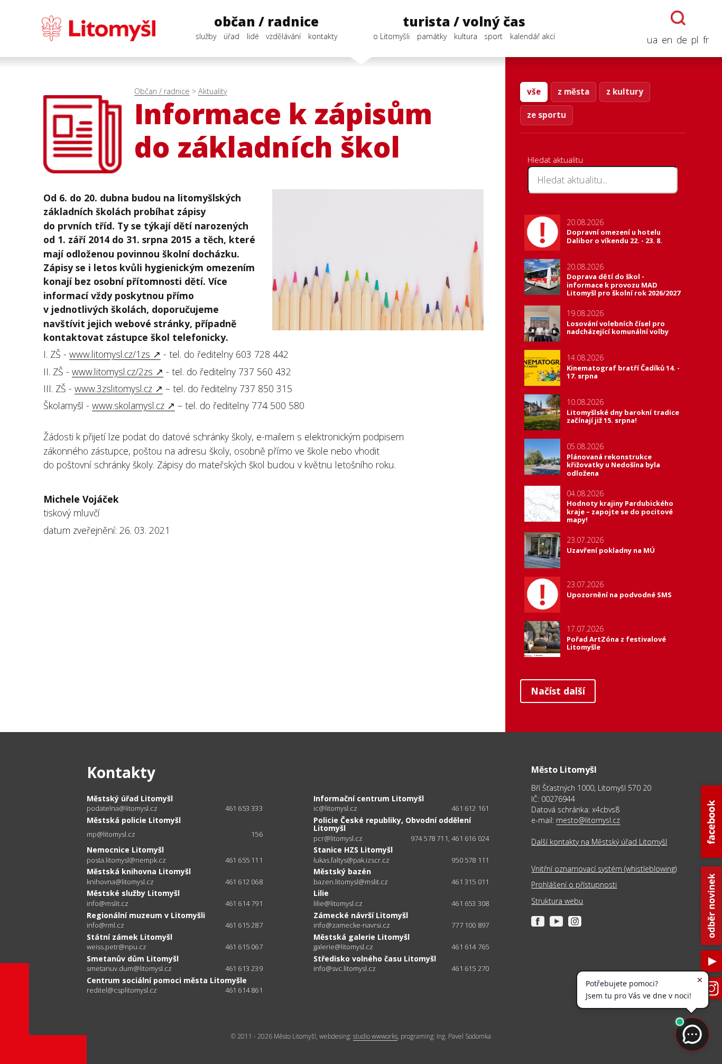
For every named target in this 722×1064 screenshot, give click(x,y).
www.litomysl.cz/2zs (112, 371)
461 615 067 (244, 946)
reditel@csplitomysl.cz (122, 990)
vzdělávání (283, 36)
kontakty (322, 36)
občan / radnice (266, 21)
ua (652, 39)
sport (493, 36)
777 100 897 (470, 925)
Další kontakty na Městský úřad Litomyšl (599, 842)
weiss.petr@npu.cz (116, 947)
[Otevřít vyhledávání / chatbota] (678, 17)
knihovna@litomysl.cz (120, 882)
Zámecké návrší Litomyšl (360, 915)
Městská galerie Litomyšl (361, 937)
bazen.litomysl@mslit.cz (350, 882)
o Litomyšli (391, 36)
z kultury (624, 91)
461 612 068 (244, 881)
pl (695, 39)
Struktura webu (557, 901)
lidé (253, 36)
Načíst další (558, 690)
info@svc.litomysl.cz (344, 969)
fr (706, 39)
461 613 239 (244, 968)
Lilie (321, 893)
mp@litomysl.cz (111, 834)
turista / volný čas (464, 21)
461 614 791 (244, 903)
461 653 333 (244, 808)
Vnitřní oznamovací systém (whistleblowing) (604, 869)
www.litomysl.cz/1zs (109, 354)
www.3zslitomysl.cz (113, 388)
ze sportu (546, 114)
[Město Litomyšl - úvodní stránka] (84, 28)
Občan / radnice (162, 91)
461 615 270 (470, 968)
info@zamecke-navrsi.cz (351, 925)
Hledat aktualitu (555, 159)
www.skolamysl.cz (128, 405)
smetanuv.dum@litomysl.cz (129, 969)
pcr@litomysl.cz (338, 839)
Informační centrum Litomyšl (368, 798)
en (667, 39)
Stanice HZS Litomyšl (353, 850)
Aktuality (212, 91)
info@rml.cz (105, 925)
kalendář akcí (532, 36)
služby (206, 36)
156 (257, 834)
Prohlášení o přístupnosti (574, 885)
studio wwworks (375, 1036)
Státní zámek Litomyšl (129, 937)
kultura (465, 36)
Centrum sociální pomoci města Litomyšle (167, 980)
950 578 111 (470, 860)
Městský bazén (342, 871)
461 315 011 (470, 881)
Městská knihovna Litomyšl (139, 871)
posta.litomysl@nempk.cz (126, 860)
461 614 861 (244, 990)
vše (534, 91)
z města (573, 91)
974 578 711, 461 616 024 (450, 838)
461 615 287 (244, 925)
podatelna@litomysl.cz (122, 808)
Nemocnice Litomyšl (125, 850)
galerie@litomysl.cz (343, 947)
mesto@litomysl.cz (588, 820)
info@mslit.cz (107, 904)
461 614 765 (470, 946)
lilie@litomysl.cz (338, 904)
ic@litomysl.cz (335, 808)
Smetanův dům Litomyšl (133, 959)
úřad (231, 36)
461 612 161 (470, 808)
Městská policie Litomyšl (134, 820)
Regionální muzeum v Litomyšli (146, 915)
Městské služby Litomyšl (133, 893)
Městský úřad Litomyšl (130, 798)
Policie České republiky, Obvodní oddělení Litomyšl (392, 824)
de (682, 39)
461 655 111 (244, 860)
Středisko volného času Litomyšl (374, 959)
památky (432, 36)
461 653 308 (470, 903)
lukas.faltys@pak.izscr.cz (351, 860)
